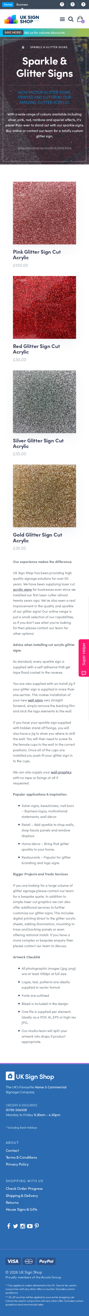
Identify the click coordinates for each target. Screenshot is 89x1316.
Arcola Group (51, 1277)
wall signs (35, 700)
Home (8, 4)
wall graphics (61, 772)
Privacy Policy (17, 1164)
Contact (12, 1150)
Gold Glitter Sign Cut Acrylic (37, 537)
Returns (12, 1202)
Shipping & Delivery (22, 1195)
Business (22, 4)
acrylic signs (22, 589)
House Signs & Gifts (21, 1209)
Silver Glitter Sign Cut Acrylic (38, 443)
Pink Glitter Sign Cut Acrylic (37, 254)
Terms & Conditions (21, 1157)
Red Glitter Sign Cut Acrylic (36, 348)
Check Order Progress (24, 1188)
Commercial (57, 1086)
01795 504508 (16, 1109)
